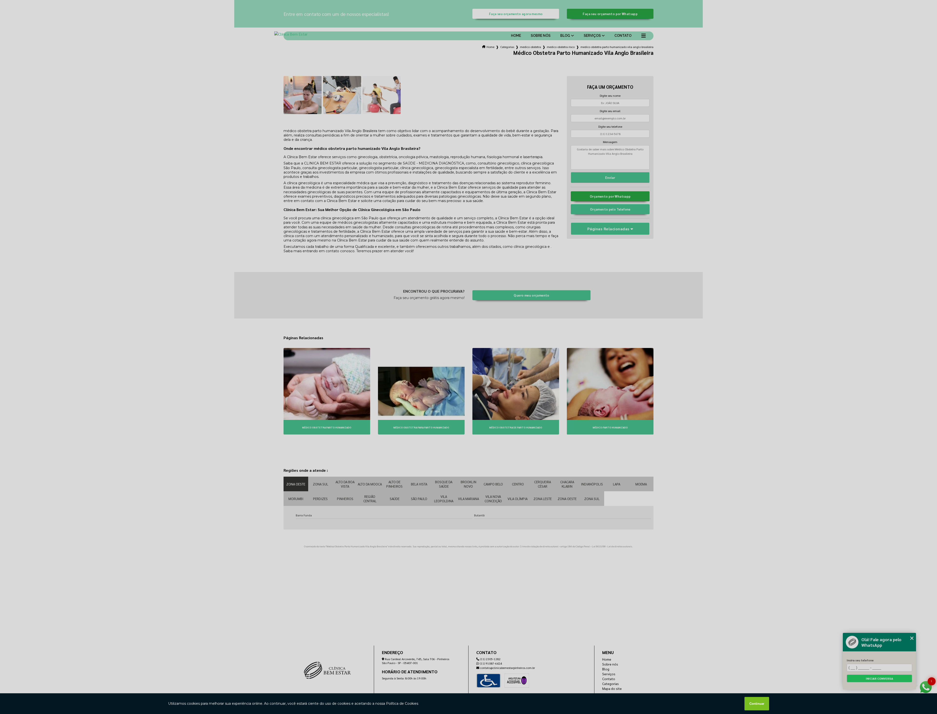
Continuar (756, 703)
